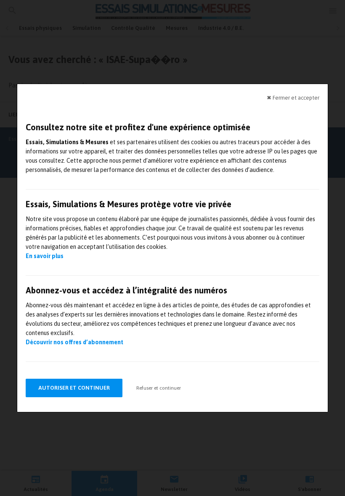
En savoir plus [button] (45, 256)
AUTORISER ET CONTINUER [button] (74, 388)
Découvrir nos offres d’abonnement (74, 342)
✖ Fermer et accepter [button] (293, 98)
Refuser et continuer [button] (158, 388)
